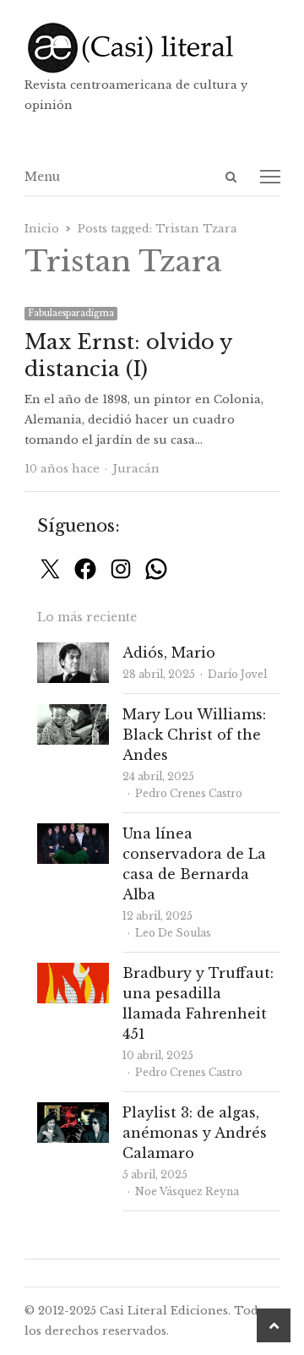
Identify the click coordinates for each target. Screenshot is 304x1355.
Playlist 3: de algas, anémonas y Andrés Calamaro (194, 1132)
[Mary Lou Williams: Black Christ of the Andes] (73, 714)
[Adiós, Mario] (73, 652)
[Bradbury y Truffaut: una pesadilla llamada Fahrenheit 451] (73, 972)
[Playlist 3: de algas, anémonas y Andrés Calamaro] (73, 1112)
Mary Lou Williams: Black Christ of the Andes (194, 734)
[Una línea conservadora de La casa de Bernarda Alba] (73, 833)
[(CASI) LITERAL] (152, 47)
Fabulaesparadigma (71, 313)
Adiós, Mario (168, 652)
